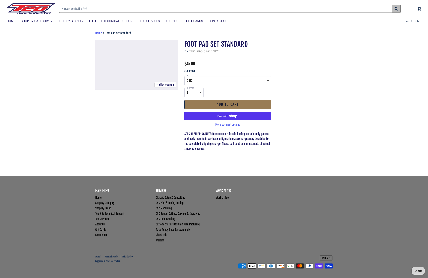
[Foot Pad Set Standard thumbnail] (106, 99)
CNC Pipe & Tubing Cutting (170, 203)
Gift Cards (194, 21)
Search (98, 256)
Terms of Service (111, 256)
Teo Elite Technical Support (111, 21)
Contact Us (218, 21)
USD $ (325, 258)
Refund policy (127, 256)
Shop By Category (35, 21)
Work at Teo (222, 197)
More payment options (227, 124)
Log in (414, 21)
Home (11, 21)
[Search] (396, 9)
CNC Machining (164, 208)
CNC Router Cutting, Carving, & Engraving (178, 213)
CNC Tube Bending (165, 219)
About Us (173, 21)
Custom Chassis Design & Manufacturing (178, 224)
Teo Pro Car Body (204, 51)
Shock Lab (161, 235)
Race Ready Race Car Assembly (173, 229)
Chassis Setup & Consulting (170, 197)
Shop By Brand (70, 21)
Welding (160, 240)
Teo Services (150, 21)
